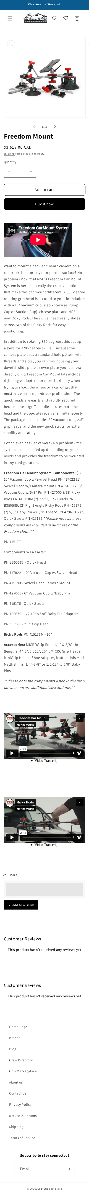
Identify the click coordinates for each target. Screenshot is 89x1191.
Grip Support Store (49, 1188)
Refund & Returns (23, 1115)
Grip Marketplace (23, 1071)
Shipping (9, 153)
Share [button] (13, 875)
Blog (12, 1048)
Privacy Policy (20, 1104)
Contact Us (17, 1093)
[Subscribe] (68, 1169)
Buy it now (44, 203)
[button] (10, 18)
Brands (14, 1037)
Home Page (18, 1026)
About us (16, 1082)
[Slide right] (55, 127)
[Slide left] (34, 127)
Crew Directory (21, 1060)
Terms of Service (22, 1137)
